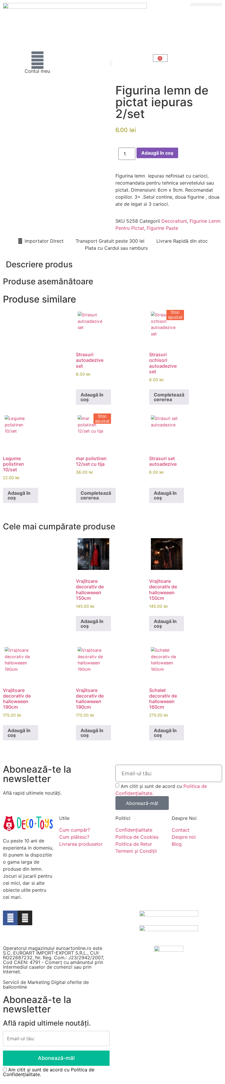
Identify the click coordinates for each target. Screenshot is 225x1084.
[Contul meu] (37, 60)
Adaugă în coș (157, 153)
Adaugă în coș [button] (92, 397)
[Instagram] (25, 918)
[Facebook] (10, 918)
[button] (206, 4)
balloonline (15, 987)
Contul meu (37, 71)
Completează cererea (169, 397)
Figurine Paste (162, 228)
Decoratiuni (174, 221)
